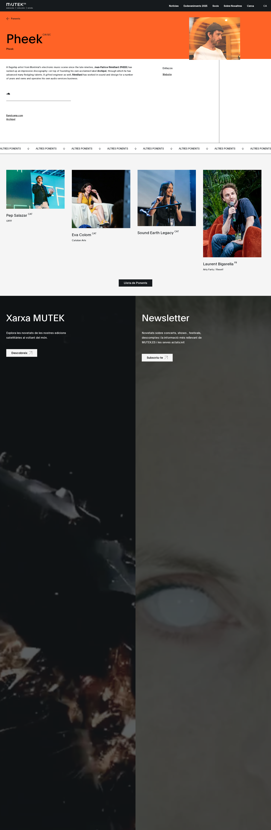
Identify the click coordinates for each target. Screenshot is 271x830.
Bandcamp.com (14, 115)
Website (167, 74)
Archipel (10, 119)
